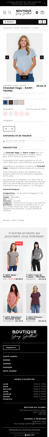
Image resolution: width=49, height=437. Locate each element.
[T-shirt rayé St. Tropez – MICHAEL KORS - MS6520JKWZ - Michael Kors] (36, 261)
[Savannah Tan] (21, 102)
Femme (16, 28)
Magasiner (11, 348)
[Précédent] (40, 22)
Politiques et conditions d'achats (24, 430)
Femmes (6, 360)
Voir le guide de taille (36, 109)
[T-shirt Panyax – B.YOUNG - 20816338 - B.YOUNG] (36, 303)
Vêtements (25, 28)
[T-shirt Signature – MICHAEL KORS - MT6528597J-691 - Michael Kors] (13, 303)
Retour (10, 22)
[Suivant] (44, 22)
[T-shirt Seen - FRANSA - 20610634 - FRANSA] (13, 261)
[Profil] (37, 12)
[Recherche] (9, 12)
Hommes (7, 364)
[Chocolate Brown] (11, 102)
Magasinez (7, 28)
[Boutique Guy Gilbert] (24, 12)
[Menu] (4, 12)
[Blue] (5, 102)
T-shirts (35, 28)
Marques (7, 367)
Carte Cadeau (10, 356)
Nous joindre (10, 371)
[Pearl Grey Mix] (16, 102)
